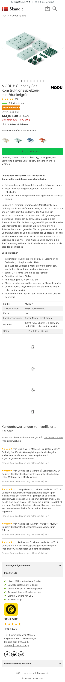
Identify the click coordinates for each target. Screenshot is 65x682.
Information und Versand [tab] (17, 663)
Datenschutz (43, 673)
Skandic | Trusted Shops (16, 645)
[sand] (8, 140)
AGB (18, 673)
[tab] (21, 81)
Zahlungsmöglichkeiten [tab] (17, 565)
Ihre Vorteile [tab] (10, 573)
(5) (10, 99)
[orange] (45, 140)
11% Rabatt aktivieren (16, 124)
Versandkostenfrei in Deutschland (19, 130)
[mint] (20, 140)
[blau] (32, 140)
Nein (47, 463)
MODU (5, 15)
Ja (42, 463)
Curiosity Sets (19, 15)
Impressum (29, 673)
